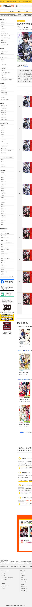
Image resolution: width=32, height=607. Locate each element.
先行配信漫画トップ (5, 33)
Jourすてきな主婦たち (5, 258)
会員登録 (3, 59)
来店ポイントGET (4, 51)
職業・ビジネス (4, 148)
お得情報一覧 (3, 53)
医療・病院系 (3, 166)
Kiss (2, 244)
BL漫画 (2, 137)
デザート (3, 269)
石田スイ (3, 177)
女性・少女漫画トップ (5, 35)
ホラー (2, 159)
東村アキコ (3, 218)
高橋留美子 (3, 213)
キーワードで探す (4, 94)
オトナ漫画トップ (4, 44)
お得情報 (3, 588)
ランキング (3, 24)
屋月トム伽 (26, 350)
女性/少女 (20, 11)
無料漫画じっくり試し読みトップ (19, 566)
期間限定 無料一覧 (4, 119)
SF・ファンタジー (4, 161)
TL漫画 (2, 134)
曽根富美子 (3, 208)
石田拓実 (3, 179)
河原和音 (3, 190)
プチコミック (3, 235)
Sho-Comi (3, 262)
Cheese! (2, 251)
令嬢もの (20, 66)
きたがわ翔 (3, 193)
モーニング (3, 260)
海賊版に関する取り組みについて (7, 312)
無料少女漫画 (3, 112)
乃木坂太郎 (3, 215)
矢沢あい (3, 224)
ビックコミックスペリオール (7, 276)
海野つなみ (3, 181)
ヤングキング (3, 267)
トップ (4, 11)
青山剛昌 (3, 172)
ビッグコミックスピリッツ (6, 242)
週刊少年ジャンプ (4, 240)
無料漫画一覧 (3, 108)
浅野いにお (3, 175)
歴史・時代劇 (3, 152)
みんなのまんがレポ (5, 99)
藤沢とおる (3, 220)
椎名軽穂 (3, 202)
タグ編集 (26, 66)
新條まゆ (3, 204)
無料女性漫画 (3, 110)
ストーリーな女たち (5, 233)
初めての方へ (3, 77)
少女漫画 (3, 127)
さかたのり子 (3, 199)
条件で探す (3, 85)
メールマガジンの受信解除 (7, 577)
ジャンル (3, 31)
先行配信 (12, 11)
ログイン (3, 61)
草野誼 (2, 197)
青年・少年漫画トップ (5, 38)
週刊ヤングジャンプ (5, 249)
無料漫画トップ (4, 22)
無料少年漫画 (3, 117)
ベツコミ (3, 256)
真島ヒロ (3, 222)
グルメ (2, 164)
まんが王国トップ (5, 566)
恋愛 (2, 141)
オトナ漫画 (3, 139)
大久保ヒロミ (3, 186)
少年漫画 (3, 132)
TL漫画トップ (4, 40)
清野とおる (3, 206)
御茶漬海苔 (3, 188)
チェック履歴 (3, 64)
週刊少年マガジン (4, 246)
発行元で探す (3, 97)
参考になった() (24, 467)
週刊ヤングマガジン (5, 237)
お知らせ (3, 70)
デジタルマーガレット (23, 379)
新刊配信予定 (3, 28)
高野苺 (2, 211)
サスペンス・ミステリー (6, 150)
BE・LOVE (3, 231)
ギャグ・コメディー (5, 146)
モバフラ (3, 274)
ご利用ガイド (3, 75)
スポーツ (3, 155)
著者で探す (3, 90)
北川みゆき (3, 195)
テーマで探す (3, 88)
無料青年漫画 (3, 114)
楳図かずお (3, 184)
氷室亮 (19, 350)
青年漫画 (3, 130)
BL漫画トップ (4, 42)
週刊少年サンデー (4, 265)
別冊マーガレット (4, 253)
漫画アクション (4, 271)
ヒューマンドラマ (4, 143)
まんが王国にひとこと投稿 (6, 79)
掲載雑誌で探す (4, 92)
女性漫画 (3, 125)
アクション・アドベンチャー (7, 157)
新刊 (2, 26)
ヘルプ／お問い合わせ (5, 72)
